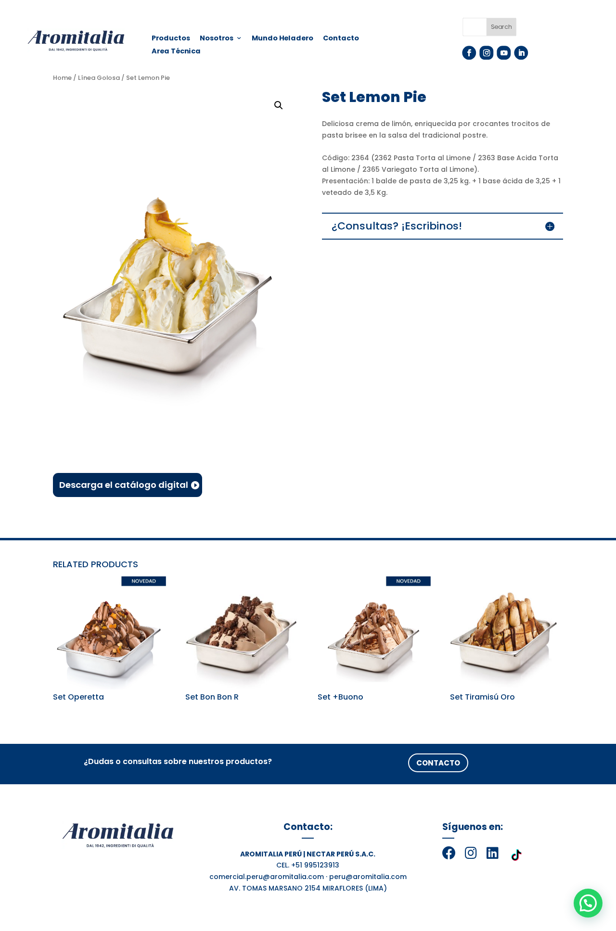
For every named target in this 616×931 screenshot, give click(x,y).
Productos (171, 39)
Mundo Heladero (282, 39)
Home (62, 77)
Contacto (341, 39)
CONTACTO (438, 763)
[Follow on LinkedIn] (521, 53)
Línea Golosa (99, 77)
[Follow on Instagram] (486, 53)
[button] (588, 903)
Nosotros (216, 39)
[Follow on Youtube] (504, 53)
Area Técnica (176, 52)
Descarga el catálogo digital (123, 485)
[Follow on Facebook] (469, 53)
